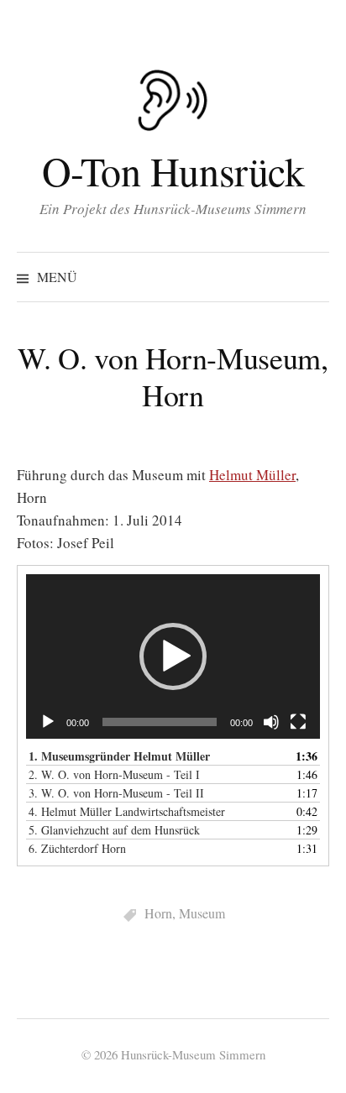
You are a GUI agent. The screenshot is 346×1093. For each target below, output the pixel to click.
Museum (202, 913)
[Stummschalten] (271, 722)
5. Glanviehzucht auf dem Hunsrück (114, 830)
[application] (173, 657)
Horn (158, 913)
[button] (173, 656)
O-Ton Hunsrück (173, 170)
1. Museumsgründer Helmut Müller (119, 756)
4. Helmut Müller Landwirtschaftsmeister (127, 811)
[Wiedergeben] (47, 722)
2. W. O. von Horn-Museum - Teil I (114, 774)
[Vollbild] (298, 722)
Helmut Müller (252, 474)
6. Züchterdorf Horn (77, 848)
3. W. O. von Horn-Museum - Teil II (116, 793)
